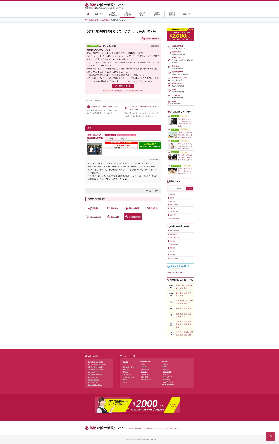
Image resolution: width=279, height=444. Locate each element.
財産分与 (114, 208)
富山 (177, 296)
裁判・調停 (115, 217)
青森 (191, 285)
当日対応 (172, 251)
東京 (177, 301)
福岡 (177, 332)
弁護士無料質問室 (128, 14)
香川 (181, 324)
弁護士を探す (98, 14)
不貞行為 (154, 208)
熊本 (181, 332)
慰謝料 (95, 208)
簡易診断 (125, 372)
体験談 (178, 91)
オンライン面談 (174, 231)
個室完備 (172, 241)
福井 (181, 296)
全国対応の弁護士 (93, 377)
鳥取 (177, 324)
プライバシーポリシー (159, 428)
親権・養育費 (134, 208)
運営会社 (169, 428)
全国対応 (172, 248)
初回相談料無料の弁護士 (95, 367)
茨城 (177, 303)
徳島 (185, 324)
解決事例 (125, 362)
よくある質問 (177, 97)
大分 (177, 335)
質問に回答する (124, 86)
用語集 (176, 103)
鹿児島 (186, 332)
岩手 (177, 288)
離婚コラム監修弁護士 (168, 384)
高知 (177, 327)
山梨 (185, 293)
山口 (185, 321)
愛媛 (189, 324)
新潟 (177, 293)
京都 (185, 314)
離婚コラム (186, 14)
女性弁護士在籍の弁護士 (95, 369)
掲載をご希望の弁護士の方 (137, 428)
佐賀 (185, 335)
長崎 (191, 332)
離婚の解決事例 (157, 14)
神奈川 (182, 301)
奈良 (177, 316)
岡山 (181, 321)
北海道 (178, 285)
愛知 (177, 308)
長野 (181, 293)
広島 (177, 321)
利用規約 (149, 428)
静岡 (181, 308)
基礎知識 (172, 194)
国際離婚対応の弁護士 (95, 374)
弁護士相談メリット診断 (179, 79)
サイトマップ (177, 428)
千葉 (191, 301)
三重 (189, 308)
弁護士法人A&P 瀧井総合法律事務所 (95, 138)
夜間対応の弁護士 (93, 382)
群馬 (185, 303)
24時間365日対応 (151, 145)
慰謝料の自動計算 (172, 14)
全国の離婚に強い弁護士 (95, 362)
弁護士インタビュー (182, 60)
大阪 (177, 314)
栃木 (181, 303)
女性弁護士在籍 (174, 237)
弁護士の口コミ (142, 14)
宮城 (183, 285)
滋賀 (189, 314)
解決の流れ (177, 67)
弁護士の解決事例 (179, 47)
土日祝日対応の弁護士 (95, 385)
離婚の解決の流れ (113, 14)
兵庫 (181, 314)
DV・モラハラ (95, 217)
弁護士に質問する (152, 38)
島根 (189, 321)
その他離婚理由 (135, 217)
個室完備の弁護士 (93, 372)
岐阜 (185, 308)
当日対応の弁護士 (93, 380)
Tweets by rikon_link (175, 272)
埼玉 (187, 301)
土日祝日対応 (174, 258)
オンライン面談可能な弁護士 (97, 364)
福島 (187, 285)
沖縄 (189, 335)
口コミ (125, 364)
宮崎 (181, 335)
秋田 (185, 288)
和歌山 (182, 316)
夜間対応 (172, 255)
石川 (189, 293)
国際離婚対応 (174, 244)
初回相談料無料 (174, 234)
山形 (181, 288)
